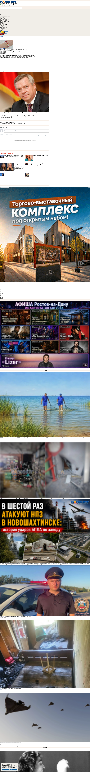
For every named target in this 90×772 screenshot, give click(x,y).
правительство (16, 123)
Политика (1, 70)
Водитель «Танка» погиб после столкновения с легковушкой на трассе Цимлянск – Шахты (15, 616)
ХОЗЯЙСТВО (2, 28)
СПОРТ (1, 26)
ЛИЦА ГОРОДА (3, 18)
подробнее (9, 283)
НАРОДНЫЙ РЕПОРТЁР (4, 19)
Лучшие (6, 134)
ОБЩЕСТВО (2, 22)
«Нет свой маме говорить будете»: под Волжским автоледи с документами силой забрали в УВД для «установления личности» (21, 690)
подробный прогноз (3, 283)
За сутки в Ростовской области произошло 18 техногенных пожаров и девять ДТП (56, 690)
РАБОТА (6, 31)
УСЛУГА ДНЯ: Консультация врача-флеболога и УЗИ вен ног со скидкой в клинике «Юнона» (17, 51)
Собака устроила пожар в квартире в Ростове (54, 437)
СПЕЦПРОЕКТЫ (3, 25)
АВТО (6, 33)
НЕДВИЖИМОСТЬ (3, 20)
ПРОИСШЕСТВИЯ (3, 24)
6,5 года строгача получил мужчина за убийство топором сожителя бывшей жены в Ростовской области (51, 438)
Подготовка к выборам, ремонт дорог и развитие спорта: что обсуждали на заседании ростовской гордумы (18, 438)
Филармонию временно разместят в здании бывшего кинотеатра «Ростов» (74, 437)
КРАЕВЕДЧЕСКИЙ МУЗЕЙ (5, 16)
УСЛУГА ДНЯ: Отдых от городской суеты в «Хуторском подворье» (12, 52)
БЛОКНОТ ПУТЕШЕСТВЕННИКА (6, 13)
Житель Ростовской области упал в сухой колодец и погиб (10, 371)
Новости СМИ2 (3, 178)
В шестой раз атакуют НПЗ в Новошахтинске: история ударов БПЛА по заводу (13, 563)
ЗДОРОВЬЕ (2, 14)
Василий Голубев (22, 123)
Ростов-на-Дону (3, 123)
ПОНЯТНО (9, 769)
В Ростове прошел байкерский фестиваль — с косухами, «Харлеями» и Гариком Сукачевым (32, 437)
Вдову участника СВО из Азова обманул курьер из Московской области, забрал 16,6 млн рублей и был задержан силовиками (41, 564)
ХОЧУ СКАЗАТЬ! (3, 29)
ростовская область (9, 123)
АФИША (1, 12)
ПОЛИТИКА (2, 23)
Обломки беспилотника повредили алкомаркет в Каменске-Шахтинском (12, 498)
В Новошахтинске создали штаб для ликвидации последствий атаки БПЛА (53, 498)
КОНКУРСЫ (2, 15)
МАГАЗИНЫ (6, 35)
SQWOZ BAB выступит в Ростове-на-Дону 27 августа (32, 498)
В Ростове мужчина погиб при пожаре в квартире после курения (11, 688)
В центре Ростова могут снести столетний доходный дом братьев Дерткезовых (64, 563)
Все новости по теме (4, 50)
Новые (1, 134)
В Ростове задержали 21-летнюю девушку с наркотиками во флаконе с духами (38, 563)
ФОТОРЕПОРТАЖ (3, 27)
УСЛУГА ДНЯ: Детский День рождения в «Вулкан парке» (10, 53)
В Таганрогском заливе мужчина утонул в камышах (9, 437)
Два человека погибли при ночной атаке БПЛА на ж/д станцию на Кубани (13, 746)
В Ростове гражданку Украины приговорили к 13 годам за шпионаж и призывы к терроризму (34, 371)
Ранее (10, 134)
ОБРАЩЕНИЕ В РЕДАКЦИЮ (5, 21)
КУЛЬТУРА (2, 17)
